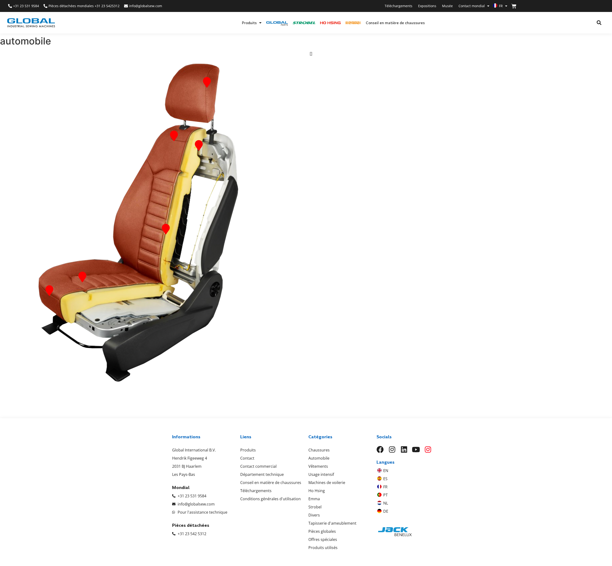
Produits (249, 22)
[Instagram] (392, 449)
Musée (447, 6)
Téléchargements (398, 6)
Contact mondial (472, 6)
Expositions (427, 6)
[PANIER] (514, 6)
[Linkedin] (404, 449)
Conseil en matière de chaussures (395, 22)
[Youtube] (416, 449)
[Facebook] (380, 449)
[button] (599, 23)
